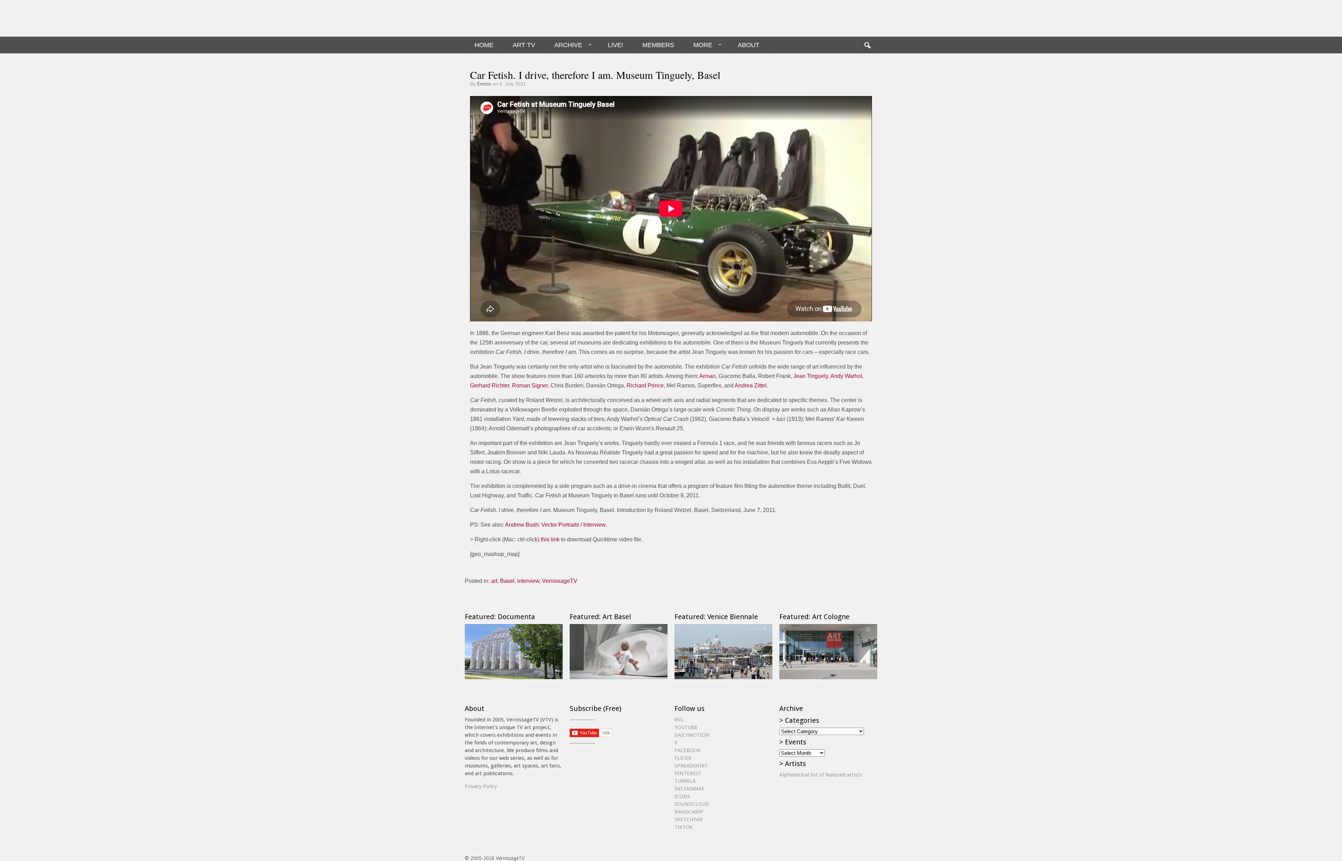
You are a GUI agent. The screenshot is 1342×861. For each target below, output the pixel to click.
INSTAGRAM (689, 789)
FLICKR (682, 758)
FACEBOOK (687, 750)
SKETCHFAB (688, 819)
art (494, 581)
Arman (707, 376)
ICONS (682, 796)
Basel (507, 581)
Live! (615, 45)
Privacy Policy (481, 786)
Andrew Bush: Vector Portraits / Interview (555, 525)
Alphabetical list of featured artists (820, 775)
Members (658, 45)
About (748, 45)
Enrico (484, 84)
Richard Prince (645, 385)
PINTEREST (687, 773)
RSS (678, 720)
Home (484, 45)
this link (550, 539)
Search (867, 45)
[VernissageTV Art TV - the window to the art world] (500, 18)
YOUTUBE (686, 727)
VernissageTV (559, 581)
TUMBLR (684, 781)
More (702, 45)
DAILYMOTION (692, 735)
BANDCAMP (688, 812)
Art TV (524, 45)
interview (528, 581)
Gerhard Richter (489, 385)
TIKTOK (683, 827)
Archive (568, 45)
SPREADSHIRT (691, 766)
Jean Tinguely (810, 376)
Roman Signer (530, 385)
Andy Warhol (846, 376)
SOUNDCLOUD (691, 804)
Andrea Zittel (750, 385)
